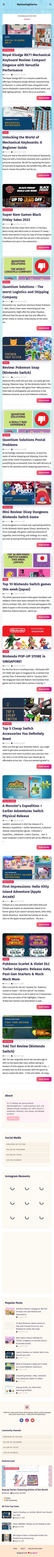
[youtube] (32, 1420)
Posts (8, 1498)
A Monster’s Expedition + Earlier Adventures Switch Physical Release (23, 811)
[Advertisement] (27, 1263)
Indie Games (8, 1041)
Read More (13, 1118)
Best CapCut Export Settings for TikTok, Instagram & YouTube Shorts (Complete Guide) (31, 1341)
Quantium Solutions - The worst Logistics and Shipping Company (26, 292)
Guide (6, 132)
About (23, 1548)
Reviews (6, 282)
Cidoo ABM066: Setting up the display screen (32, 1524)
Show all (27, 19)
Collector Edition (9, 801)
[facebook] (21, 1420)
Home (15, 1548)
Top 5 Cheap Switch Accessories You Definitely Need (23, 733)
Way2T (35, 1553)
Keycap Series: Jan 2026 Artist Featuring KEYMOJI (28, 1388)
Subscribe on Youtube (15, 1144)
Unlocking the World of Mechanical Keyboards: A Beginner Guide (22, 142)
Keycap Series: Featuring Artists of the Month (25, 1489)
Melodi (7, 75)
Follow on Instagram (15, 1149)
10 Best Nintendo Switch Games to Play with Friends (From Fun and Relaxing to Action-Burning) (30, 1326)
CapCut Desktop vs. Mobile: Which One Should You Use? (32, 1353)
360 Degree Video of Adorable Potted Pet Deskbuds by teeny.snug (30, 1536)
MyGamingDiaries (27, 4)
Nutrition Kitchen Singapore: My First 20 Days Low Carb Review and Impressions (31, 1312)
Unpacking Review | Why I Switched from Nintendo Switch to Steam (31, 1377)
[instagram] (27, 1420)
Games (6, 363)
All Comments (11, 1500)
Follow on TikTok (14, 1155)
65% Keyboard (8, 50)
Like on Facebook (13, 1160)
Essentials (7, 724)
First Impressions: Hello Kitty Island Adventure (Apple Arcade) (26, 891)
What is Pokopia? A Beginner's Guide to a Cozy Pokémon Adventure (31, 1365)
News (5, 579)
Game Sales (8, 210)
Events (6, 651)
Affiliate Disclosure (35, 1548)
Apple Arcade (8, 882)
